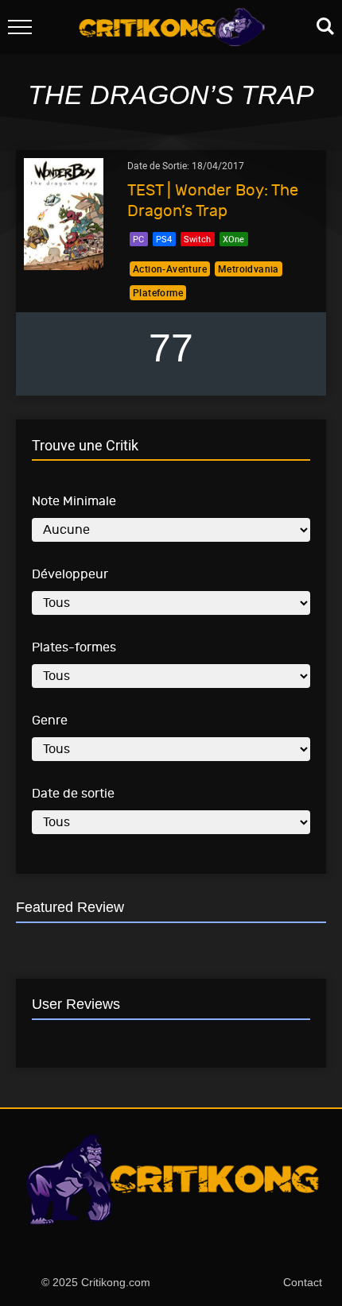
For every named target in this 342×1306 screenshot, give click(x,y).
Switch (197, 239)
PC (138, 239)
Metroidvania (248, 268)
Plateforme (158, 292)
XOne (233, 239)
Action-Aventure (170, 268)
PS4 (164, 239)
